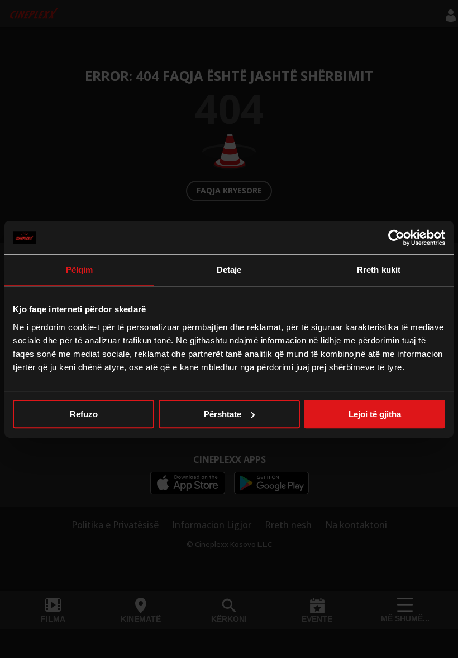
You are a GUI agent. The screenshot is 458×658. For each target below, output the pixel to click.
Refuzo (84, 414)
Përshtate (222, 414)
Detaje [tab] (229, 269)
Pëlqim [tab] (79, 269)
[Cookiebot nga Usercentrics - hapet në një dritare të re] (396, 237)
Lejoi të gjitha (375, 414)
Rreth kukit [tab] (378, 269)
